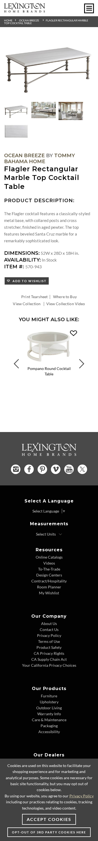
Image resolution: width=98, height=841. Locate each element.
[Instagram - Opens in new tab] (15, 469)
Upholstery (49, 702)
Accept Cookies (49, 819)
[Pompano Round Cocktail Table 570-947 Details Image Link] (49, 362)
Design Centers (49, 575)
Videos (49, 563)
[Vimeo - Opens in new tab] (55, 469)
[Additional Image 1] (49, 68)
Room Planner (49, 587)
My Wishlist (49, 593)
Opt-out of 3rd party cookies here (49, 832)
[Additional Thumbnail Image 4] (16, 131)
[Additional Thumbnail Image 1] (16, 111)
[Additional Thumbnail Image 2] (43, 110)
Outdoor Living (49, 707)
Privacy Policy (49, 635)
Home (8, 20)
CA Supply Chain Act (49, 659)
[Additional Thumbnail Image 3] (71, 111)
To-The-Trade (49, 569)
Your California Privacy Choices (49, 665)
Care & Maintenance (49, 719)
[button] (73, 333)
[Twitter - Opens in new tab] (82, 469)
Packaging (49, 725)
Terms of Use (49, 641)
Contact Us (49, 629)
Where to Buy (65, 296)
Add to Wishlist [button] (28, 281)
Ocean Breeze (29, 20)
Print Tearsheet (34, 296)
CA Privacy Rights (49, 653)
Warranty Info (49, 713)
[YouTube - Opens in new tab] (69, 469)
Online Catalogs (49, 557)
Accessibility (49, 731)
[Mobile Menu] (89, 8)
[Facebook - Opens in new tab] (29, 469)
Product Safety (49, 647)
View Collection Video (65, 303)
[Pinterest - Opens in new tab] (42, 469)
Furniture (49, 696)
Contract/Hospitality (49, 581)
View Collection (27, 303)
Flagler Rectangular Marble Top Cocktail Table (46, 22)
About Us (49, 623)
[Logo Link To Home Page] (24, 10)
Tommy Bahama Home (39, 159)
